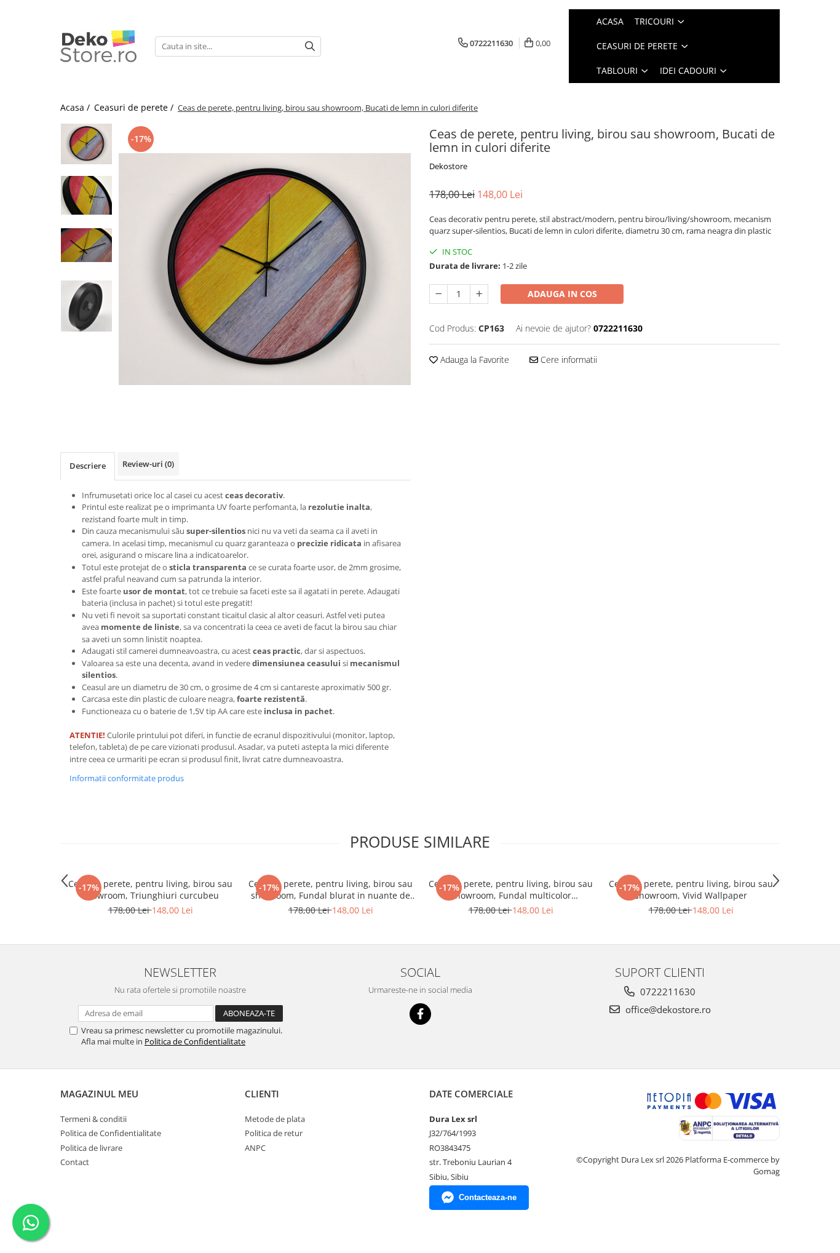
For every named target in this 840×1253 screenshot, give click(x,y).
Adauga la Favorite (473, 359)
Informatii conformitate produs (126, 778)
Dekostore (448, 166)
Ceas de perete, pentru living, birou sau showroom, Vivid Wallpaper (691, 889)
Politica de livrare (91, 1147)
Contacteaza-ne (488, 1197)
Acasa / (76, 107)
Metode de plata (275, 1118)
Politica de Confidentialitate (195, 1041)
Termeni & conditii (93, 1118)
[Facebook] (420, 1014)
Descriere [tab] (87, 465)
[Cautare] (310, 46)
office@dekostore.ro (667, 1009)
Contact (74, 1161)
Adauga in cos (562, 294)
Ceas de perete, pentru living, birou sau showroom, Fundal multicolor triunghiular (511, 889)
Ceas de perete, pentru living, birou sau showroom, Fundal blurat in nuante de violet (330, 889)
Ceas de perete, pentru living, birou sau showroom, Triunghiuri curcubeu (150, 889)
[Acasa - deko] (98, 46)
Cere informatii (567, 359)
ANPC (255, 1147)
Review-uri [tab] (148, 463)
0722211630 (666, 991)
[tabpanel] (265, 269)
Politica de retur (274, 1133)
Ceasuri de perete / (135, 107)
